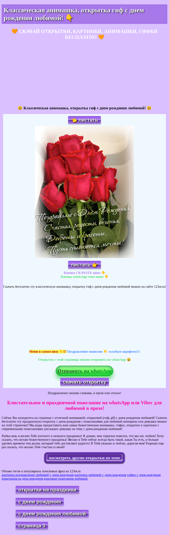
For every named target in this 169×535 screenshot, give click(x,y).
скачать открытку (84, 382)
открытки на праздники (47, 490)
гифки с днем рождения (144, 475)
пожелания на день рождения (22, 478)
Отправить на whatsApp (84, 371)
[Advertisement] (84, 73)
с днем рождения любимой (52, 513)
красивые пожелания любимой (66, 478)
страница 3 (31, 525)
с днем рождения (62, 475)
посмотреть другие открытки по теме (84, 457)
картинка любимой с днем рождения (100, 475)
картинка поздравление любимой (25, 475)
